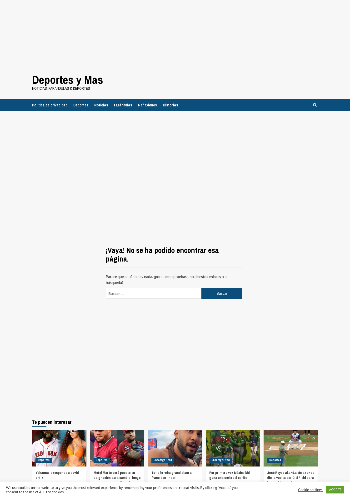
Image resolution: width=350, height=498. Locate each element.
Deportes (80, 105)
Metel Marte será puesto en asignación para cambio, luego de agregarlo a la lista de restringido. (117, 480)
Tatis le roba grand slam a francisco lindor (171, 475)
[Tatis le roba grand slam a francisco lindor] (175, 448)
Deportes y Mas (67, 79)
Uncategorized (163, 460)
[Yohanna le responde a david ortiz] (59, 448)
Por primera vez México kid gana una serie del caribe (229, 475)
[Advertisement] (143, 33)
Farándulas (123, 105)
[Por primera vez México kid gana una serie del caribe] (233, 448)
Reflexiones (147, 105)
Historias (170, 105)
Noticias (101, 105)
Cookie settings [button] (310, 490)
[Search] (315, 105)
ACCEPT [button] (335, 490)
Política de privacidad (49, 105)
